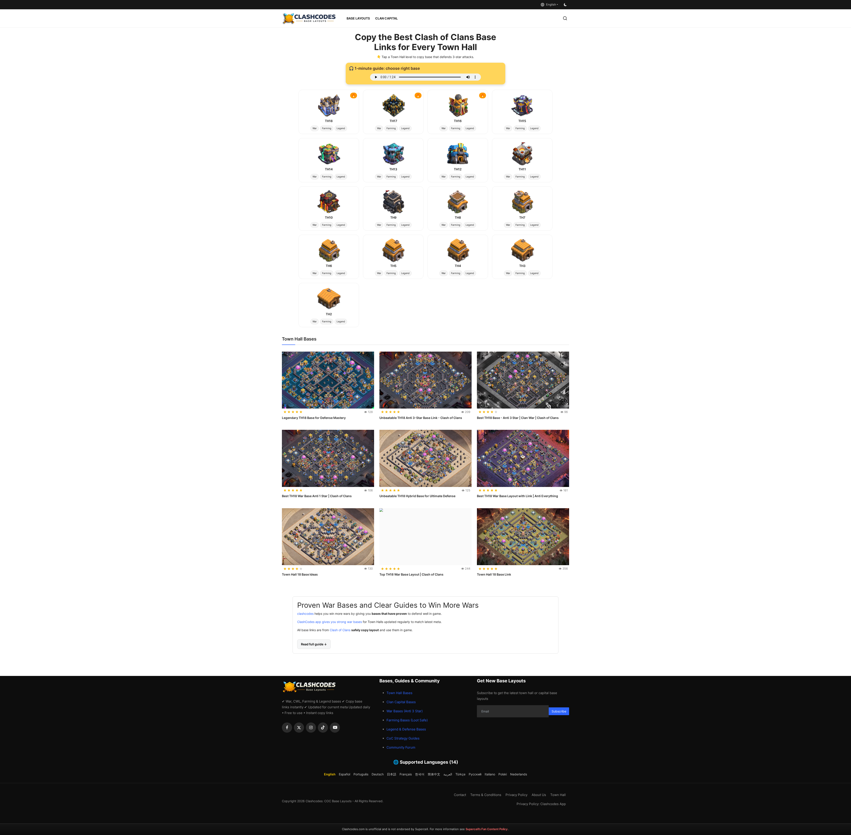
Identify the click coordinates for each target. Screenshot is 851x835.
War (314, 128)
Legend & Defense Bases (406, 729)
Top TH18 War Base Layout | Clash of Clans (411, 574)
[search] (565, 18)
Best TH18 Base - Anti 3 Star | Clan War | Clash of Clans (518, 418)
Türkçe (460, 774)
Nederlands (518, 774)
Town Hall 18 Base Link (494, 574)
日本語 (391, 774)
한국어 (419, 774)
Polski (502, 774)
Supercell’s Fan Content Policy (487, 829)
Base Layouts (358, 18)
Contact (460, 795)
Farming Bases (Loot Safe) (407, 720)
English (550, 4)
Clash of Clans (339, 630)
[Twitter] (299, 727)
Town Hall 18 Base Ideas (300, 574)
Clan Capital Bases (401, 702)
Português (360, 774)
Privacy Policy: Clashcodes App (541, 804)
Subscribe (559, 711)
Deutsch (378, 774)
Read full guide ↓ (314, 644)
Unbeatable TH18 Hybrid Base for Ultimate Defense (417, 496)
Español (344, 774)
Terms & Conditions (485, 795)
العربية (447, 774)
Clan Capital (386, 18)
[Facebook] (287, 727)
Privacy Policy (516, 795)
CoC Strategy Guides (403, 738)
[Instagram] (311, 727)
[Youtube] (335, 727)
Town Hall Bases (399, 693)
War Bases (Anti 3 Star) (404, 711)
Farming (326, 128)
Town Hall (558, 795)
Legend (341, 128)
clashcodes (305, 614)
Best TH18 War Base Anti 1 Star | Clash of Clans (317, 496)
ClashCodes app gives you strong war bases (329, 622)
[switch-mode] (565, 4)
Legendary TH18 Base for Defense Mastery (314, 418)
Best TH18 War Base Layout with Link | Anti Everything (517, 496)
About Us (539, 795)
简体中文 (434, 774)
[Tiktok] (323, 727)
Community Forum (400, 747)
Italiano (490, 774)
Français (406, 774)
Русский (475, 774)
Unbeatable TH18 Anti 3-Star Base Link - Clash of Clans (420, 418)
